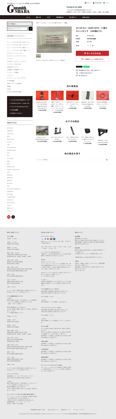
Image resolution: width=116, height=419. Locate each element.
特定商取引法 (59, 17)
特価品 (9, 86)
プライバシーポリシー (79, 409)
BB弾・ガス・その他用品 (14, 83)
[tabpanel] (54, 39)
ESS (8, 153)
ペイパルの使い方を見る (48, 276)
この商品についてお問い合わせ (92, 59)
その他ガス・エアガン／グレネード (17, 61)
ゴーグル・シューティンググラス (16, 78)
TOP (37, 23)
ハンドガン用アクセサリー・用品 (58, 23)
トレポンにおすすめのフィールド (20, 100)
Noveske (9, 183)
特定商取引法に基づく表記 (38, 409)
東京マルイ (10, 208)
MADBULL (10, 178)
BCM (8, 136)
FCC (8, 155)
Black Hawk (10, 139)
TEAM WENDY (11, 197)
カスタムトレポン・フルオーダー (20, 103)
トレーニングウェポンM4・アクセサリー (18, 45)
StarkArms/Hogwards (13, 189)
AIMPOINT (10, 131)
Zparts (9, 205)
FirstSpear (10, 158)
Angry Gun (10, 133)
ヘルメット (10, 75)
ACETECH (10, 128)
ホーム (28, 17)
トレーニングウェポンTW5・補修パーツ (18, 50)
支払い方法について (53, 409)
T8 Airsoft (10, 200)
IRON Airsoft (11, 167)
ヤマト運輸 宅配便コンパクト (15, 312)
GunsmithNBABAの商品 (14, 92)
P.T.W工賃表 (14, 110)
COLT (8, 144)
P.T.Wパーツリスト (16, 113)
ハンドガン (44, 23)
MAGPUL (9, 180)
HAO (8, 164)
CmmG (9, 142)
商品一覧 (38, 17)
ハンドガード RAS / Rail (14, 64)
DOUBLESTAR (11, 150)
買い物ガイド (72, 17)
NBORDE (9, 175)
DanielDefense (11, 147)
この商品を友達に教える (84, 73)
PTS (8, 186)
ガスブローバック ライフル (14, 53)
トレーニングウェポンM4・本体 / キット (18, 42)
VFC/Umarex (11, 202)
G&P (8, 161)
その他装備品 (11, 81)
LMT (8, 172)
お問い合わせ (86, 17)
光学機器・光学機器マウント (15, 70)
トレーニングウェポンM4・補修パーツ (18, 47)
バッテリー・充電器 (12, 72)
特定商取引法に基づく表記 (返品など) (88, 70)
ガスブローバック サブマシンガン (16, 56)
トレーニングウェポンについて (20, 106)
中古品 (9, 89)
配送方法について (66, 409)
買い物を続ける (81, 75)
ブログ (48, 17)
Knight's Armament (13, 169)
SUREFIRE (10, 191)
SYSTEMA (10, 194)
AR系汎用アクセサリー (13, 67)
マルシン (9, 211)
